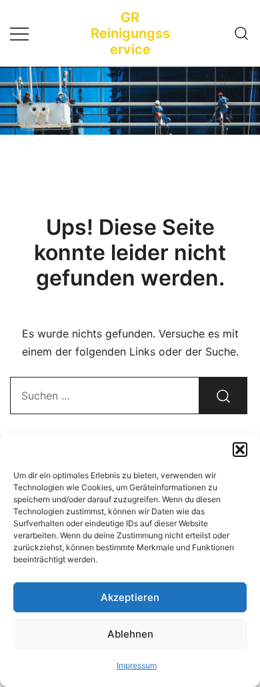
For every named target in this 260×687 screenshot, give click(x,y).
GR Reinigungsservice (130, 33)
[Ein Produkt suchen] (241, 33)
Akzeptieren (130, 597)
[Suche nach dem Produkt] (223, 395)
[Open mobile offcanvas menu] (19, 33)
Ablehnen (130, 634)
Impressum (137, 665)
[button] (240, 449)
